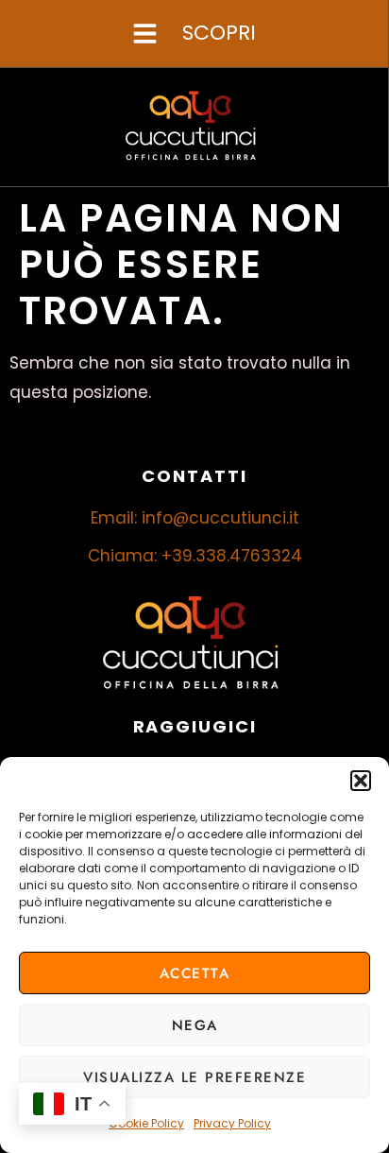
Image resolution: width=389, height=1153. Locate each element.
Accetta (195, 973)
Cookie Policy (146, 1123)
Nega (195, 1025)
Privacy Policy (232, 1123)
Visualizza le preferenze (194, 1077)
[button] (360, 780)
